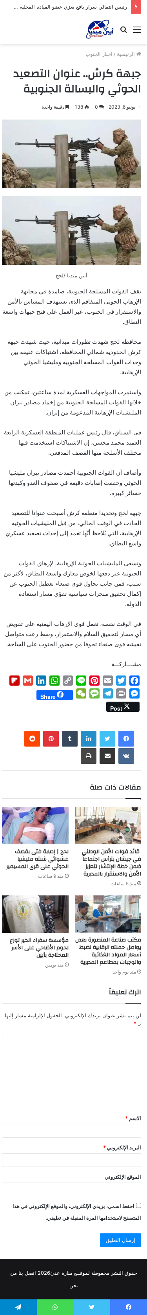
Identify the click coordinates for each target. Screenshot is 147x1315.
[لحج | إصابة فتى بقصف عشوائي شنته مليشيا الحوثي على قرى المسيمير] (35, 825)
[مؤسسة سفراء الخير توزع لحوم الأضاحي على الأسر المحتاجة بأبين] (35, 914)
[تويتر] (107, 739)
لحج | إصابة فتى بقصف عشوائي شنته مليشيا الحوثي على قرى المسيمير (37, 859)
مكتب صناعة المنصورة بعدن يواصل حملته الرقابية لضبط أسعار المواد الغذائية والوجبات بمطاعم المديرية (108, 951)
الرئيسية (126, 54)
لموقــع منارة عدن (70, 1273)
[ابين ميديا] (100, 29)
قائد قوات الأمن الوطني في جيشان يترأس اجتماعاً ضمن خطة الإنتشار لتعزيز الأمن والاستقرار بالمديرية (111, 863)
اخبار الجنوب (99, 54)
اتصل (30, 1273)
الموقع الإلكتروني (123, 1177)
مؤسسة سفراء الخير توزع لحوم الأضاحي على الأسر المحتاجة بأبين (39, 947)
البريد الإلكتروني (122, 1147)
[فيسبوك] (126, 739)
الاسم (133, 1118)
